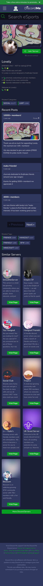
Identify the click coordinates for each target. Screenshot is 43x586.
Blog (31, 553)
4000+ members (11, 197)
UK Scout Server (31, 431)
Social (10, 103)
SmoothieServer (10, 279)
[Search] (3, 16)
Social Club (8, 380)
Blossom (7, 481)
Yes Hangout (9, 330)
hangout (26, 237)
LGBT (24, 103)
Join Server (33, 51)
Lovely (6, 61)
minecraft (11, 248)
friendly (10, 243)
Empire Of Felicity (28, 281)
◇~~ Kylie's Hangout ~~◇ (9, 433)
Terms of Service (10, 553)
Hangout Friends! (32, 330)
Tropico (27, 380)
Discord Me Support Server (26, 548)
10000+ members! (12, 115)
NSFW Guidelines (22, 553)
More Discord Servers (21, 511)
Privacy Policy (34, 551)
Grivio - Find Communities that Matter (16, 551)
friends (10, 237)
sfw (24, 243)
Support (36, 553)
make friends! (10, 165)
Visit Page (13, 302)
